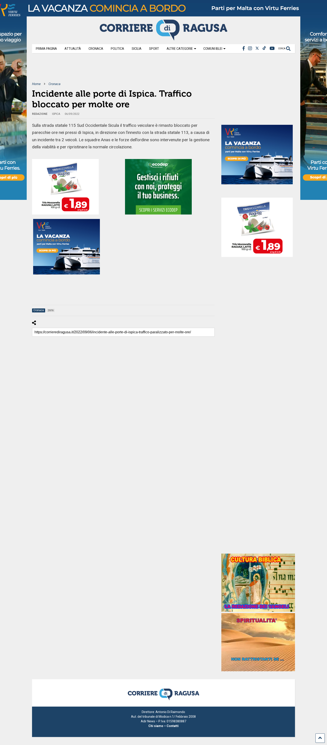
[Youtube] (272, 48)
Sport (154, 48)
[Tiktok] (264, 48)
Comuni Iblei (212, 48)
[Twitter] (257, 48)
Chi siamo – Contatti (163, 726)
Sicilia (136, 48)
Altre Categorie (180, 48)
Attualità (73, 48)
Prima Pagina (46, 48)
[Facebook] (243, 48)
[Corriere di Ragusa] (163, 38)
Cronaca (96, 48)
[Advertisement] (113, 71)
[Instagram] (250, 48)
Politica (117, 48)
